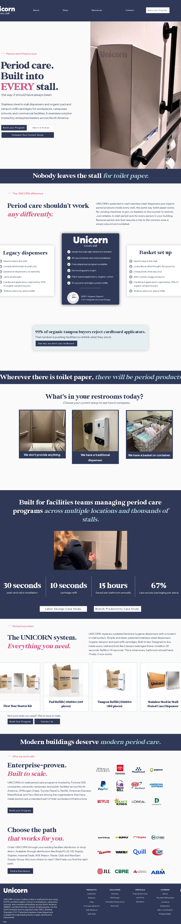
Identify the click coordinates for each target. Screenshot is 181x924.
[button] (36, 10)
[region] (90, 269)
